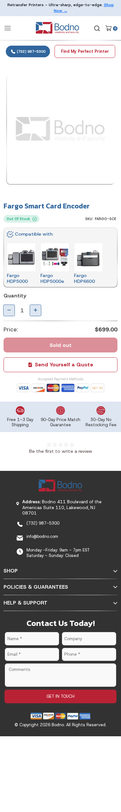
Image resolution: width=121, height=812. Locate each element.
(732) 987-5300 (30, 51)
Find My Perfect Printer (85, 51)
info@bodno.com (42, 536)
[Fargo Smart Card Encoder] (61, 129)
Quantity (15, 295)
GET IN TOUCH (60, 696)
